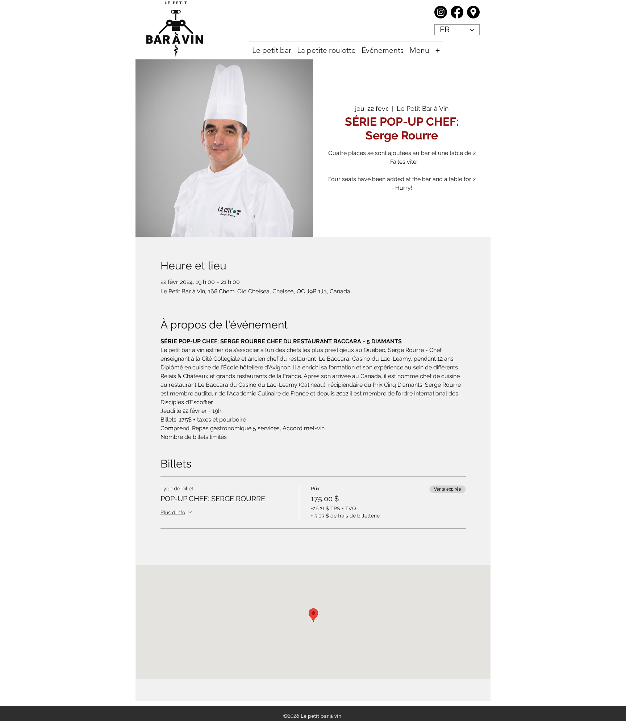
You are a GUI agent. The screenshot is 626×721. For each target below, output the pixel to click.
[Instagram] (440, 12)
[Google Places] (473, 12)
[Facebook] (457, 12)
